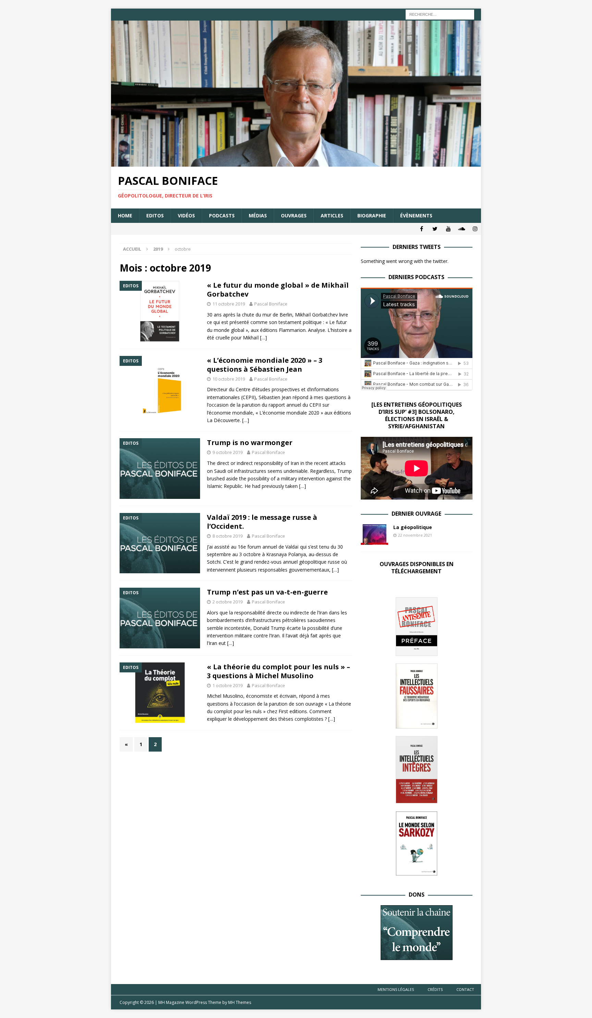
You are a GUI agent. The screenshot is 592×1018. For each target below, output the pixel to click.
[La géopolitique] (374, 534)
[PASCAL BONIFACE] (296, 162)
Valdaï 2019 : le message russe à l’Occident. (262, 522)
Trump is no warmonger (250, 442)
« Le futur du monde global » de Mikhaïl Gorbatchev (278, 289)
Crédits (435, 989)
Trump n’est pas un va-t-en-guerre (267, 592)
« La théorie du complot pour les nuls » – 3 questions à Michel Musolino (278, 671)
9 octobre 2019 (227, 452)
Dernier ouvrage (416, 513)
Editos (155, 215)
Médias (258, 215)
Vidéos (186, 215)
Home (125, 215)
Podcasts (222, 215)
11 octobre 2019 (228, 304)
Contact (465, 989)
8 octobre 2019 (227, 536)
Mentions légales (396, 989)
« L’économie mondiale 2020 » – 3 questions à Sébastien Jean (264, 365)
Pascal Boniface (270, 304)
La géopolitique (412, 527)
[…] (263, 337)
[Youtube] (448, 229)
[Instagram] (475, 229)
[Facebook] (422, 229)
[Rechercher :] (440, 14)
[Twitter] (435, 229)
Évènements (416, 215)
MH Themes (239, 1002)
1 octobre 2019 (227, 685)
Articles (332, 215)
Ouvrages (294, 215)
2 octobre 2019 (227, 602)
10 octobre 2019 (228, 379)
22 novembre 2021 (415, 535)
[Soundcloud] (462, 229)
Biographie (371, 215)
